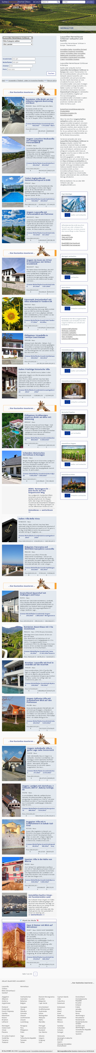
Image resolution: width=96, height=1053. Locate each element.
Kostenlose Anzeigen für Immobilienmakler (68, 114)
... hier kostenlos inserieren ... (21, 92)
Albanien (5, 999)
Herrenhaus (24, 986)
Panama (5, 1032)
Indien (41, 1013)
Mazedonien (61, 1017)
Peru (22, 1027)
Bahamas (23, 1001)
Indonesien (61, 1007)
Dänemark (61, 1003)
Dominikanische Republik (81, 1000)
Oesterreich (6, 1027)
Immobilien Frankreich (67, 51)
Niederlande (80, 1019)
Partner (21, 2)
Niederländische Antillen (81, 1022)
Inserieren (13, 2)
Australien (24, 999)
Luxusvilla (5, 986)
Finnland (5, 1007)
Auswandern (66, 235)
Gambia (5, 1013)
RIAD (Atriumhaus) (8, 990)
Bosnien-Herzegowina (46, 996)
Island (59, 1011)
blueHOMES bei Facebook (71, 243)
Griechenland (43, 1007)
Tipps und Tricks (67, 237)
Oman (4, 1030)
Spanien (79, 1033)
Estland (78, 1004)
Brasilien (42, 999)
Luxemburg (24, 1021)
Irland (59, 1009)
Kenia (78, 1013)
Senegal (60, 1032)
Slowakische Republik (83, 1029)
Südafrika (5, 1038)
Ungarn (41, 1038)
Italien (78, 1007)
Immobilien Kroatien (72, 59)
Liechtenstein (25, 1017)
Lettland (5, 1021)
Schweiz (60, 1030)
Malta (41, 1019)
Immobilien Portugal (80, 49)
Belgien (23, 1003)
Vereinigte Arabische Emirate (64, 1039)
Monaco (60, 1021)
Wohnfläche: (7, 62)
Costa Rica (61, 1001)
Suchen (5, 2)
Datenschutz (82, 1051)
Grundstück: (7, 58)
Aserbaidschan (25, 996)
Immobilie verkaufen (69, 332)
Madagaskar (43, 1015)
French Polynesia (8, 1011)
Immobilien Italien (66, 49)
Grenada (23, 1013)
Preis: (5, 69)
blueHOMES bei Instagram (71, 245)
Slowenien (79, 1031)
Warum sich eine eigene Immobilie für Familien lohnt (46, 80)
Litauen (23, 1019)
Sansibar (60, 1025)
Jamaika (78, 1009)
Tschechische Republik (28, 1038)
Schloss (4, 988)
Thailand (5, 1042)
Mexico (59, 1019)
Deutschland (80, 996)
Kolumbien (5, 1015)
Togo (22, 1036)
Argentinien (6, 1003)
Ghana (22, 1009)
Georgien (23, 1007)
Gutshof (5, 992)
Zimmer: (6, 65)
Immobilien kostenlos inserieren (42, 1051)
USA (40, 1042)
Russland (42, 1030)
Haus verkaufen (67, 336)
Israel (59, 1013)
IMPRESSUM (90, 1051)
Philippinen (24, 1030)
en (37, 2)
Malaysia (42, 1017)
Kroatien (5, 1019)
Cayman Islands (62, 996)
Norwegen (6, 1025)
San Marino (43, 1032)
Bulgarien (42, 1001)
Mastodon (75, 1051)
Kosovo (4, 1017)
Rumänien (42, 1027)
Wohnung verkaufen (69, 330)
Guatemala (43, 1011)
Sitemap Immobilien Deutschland (64, 1045)
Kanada (78, 1011)
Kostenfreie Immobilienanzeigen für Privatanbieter (72, 110)
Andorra (5, 1001)
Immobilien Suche (24, 1051)
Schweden (61, 1027)
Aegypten (5, 996)
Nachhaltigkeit (67, 239)
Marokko (42, 1021)
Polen (22, 1032)
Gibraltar (23, 1011)
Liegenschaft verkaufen (70, 338)
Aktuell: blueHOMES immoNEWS (13, 981)
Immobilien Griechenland (68, 57)
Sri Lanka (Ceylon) (8, 1036)
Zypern (59, 1042)
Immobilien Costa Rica (75, 55)
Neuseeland (80, 1017)
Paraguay (23, 1025)
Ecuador (79, 1002)
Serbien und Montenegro (80, 1026)
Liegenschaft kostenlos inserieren (74, 334)
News (28, 2)
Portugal (42, 1025)
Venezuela (61, 1036)
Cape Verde (43, 1003)
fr (40, 2)
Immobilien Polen (72, 53)
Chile (59, 999)
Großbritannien (44, 1009)
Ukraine (41, 1036)
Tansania (5, 1040)
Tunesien (23, 1040)
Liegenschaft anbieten (69, 328)
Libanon (23, 1015)
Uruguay (42, 1040)
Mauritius (60, 1015)
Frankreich (5, 1009)
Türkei (22, 1042)
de (34, 2)
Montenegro (80, 1015)
